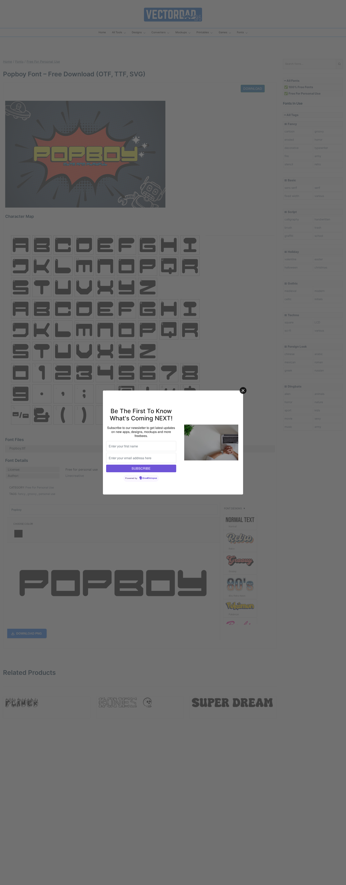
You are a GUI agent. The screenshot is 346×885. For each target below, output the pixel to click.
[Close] (243, 390)
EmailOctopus (150, 478)
